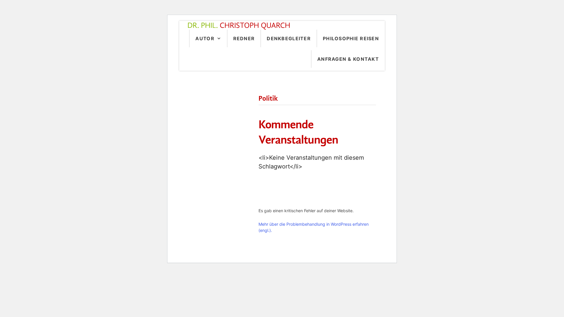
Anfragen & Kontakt (348, 59)
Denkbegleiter (289, 38)
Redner (244, 38)
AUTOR (204, 38)
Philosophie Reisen (351, 38)
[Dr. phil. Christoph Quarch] (240, 26)
